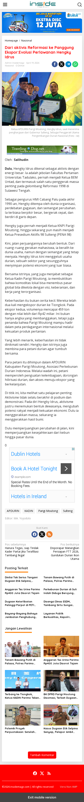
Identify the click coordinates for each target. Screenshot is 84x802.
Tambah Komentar (42, 755)
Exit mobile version (42, 797)
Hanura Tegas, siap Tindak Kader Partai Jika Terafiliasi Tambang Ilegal (21, 550)
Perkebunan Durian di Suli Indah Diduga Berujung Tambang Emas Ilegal (60, 591)
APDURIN (13, 511)
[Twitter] (42, 534)
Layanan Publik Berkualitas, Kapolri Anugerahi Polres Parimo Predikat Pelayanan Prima (60, 615)
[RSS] (49, 534)
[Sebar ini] (55, 64)
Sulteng (67, 511)
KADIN (28, 511)
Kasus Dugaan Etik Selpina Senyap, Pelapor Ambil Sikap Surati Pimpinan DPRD (61, 730)
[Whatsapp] (75, 64)
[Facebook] (34, 534)
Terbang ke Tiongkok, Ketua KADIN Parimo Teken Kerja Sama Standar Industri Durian (22, 696)
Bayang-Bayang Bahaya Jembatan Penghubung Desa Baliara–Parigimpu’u (21, 615)
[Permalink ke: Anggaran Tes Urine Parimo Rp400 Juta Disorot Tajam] (61, 646)
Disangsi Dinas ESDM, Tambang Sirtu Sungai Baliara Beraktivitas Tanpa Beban (61, 603)
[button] (79, 4)
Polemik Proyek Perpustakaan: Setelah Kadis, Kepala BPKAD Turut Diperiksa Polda (22, 730)
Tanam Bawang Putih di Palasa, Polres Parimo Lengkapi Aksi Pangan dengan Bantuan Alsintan (60, 579)
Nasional (9, 65)
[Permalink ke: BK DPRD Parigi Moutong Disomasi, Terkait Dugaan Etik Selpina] (61, 680)
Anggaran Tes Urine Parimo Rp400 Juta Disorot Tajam (22, 591)
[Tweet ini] (61, 64)
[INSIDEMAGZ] (42, 4)
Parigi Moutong (48, 511)
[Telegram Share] (68, 64)
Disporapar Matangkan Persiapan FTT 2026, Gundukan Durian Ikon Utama (64, 552)
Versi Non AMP (68, 786)
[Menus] (5, 4)
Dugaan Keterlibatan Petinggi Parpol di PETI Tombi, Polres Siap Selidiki (21, 603)
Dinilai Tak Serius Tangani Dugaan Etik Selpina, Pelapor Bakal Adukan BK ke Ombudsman (21, 579)
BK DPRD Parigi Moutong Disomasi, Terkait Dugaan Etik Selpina (60, 696)
